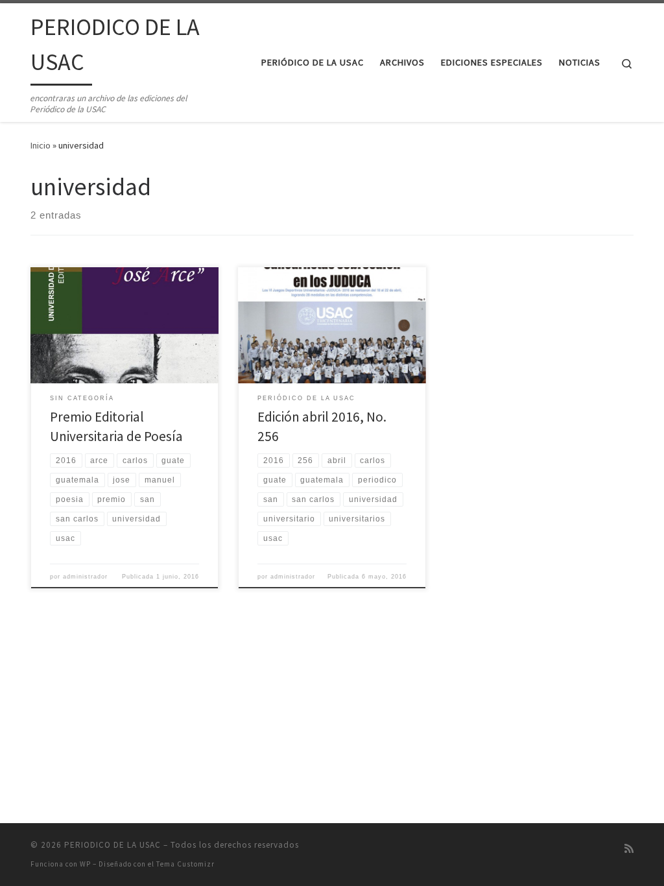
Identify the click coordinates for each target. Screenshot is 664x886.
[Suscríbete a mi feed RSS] (629, 849)
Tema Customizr (185, 863)
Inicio (40, 145)
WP (85, 863)
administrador (85, 576)
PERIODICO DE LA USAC (112, 844)
